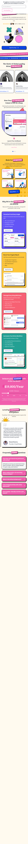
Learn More (14, 147)
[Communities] (20, 183)
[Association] (20, 173)
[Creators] (7, 183)
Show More (13, 192)
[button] (12, 151)
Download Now (7, 10)
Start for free (12, 47)
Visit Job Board (16, 91)
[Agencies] (7, 173)
